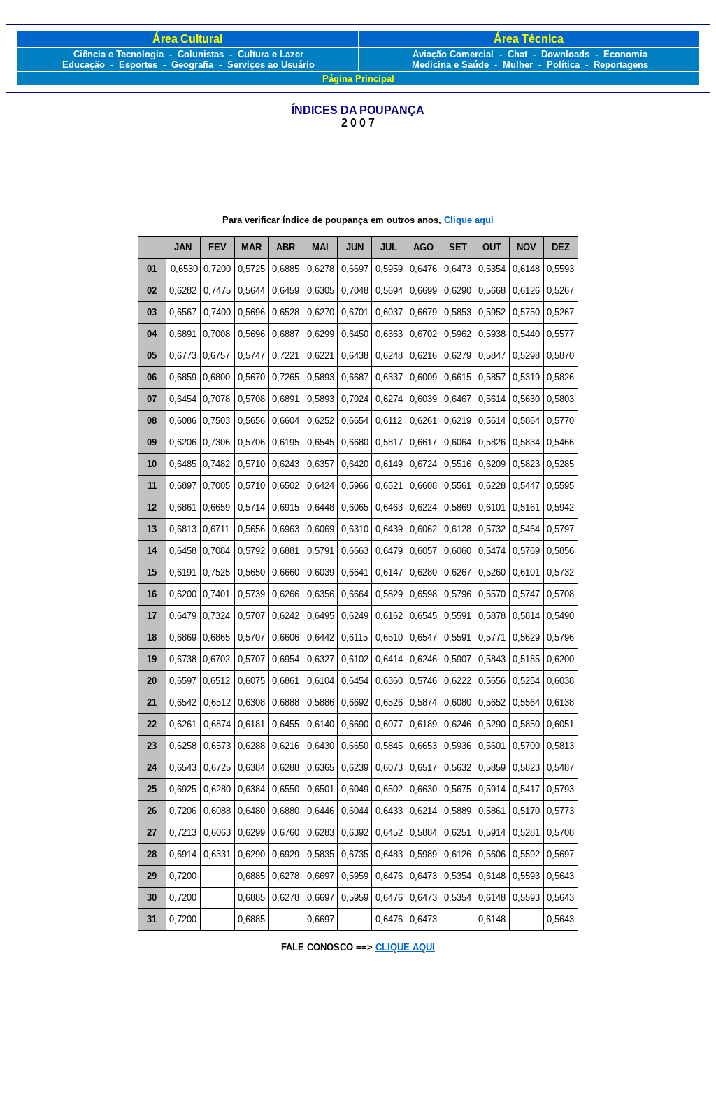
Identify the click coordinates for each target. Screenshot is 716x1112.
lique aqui (469, 220)
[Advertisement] (358, 172)
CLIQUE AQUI (405, 947)
